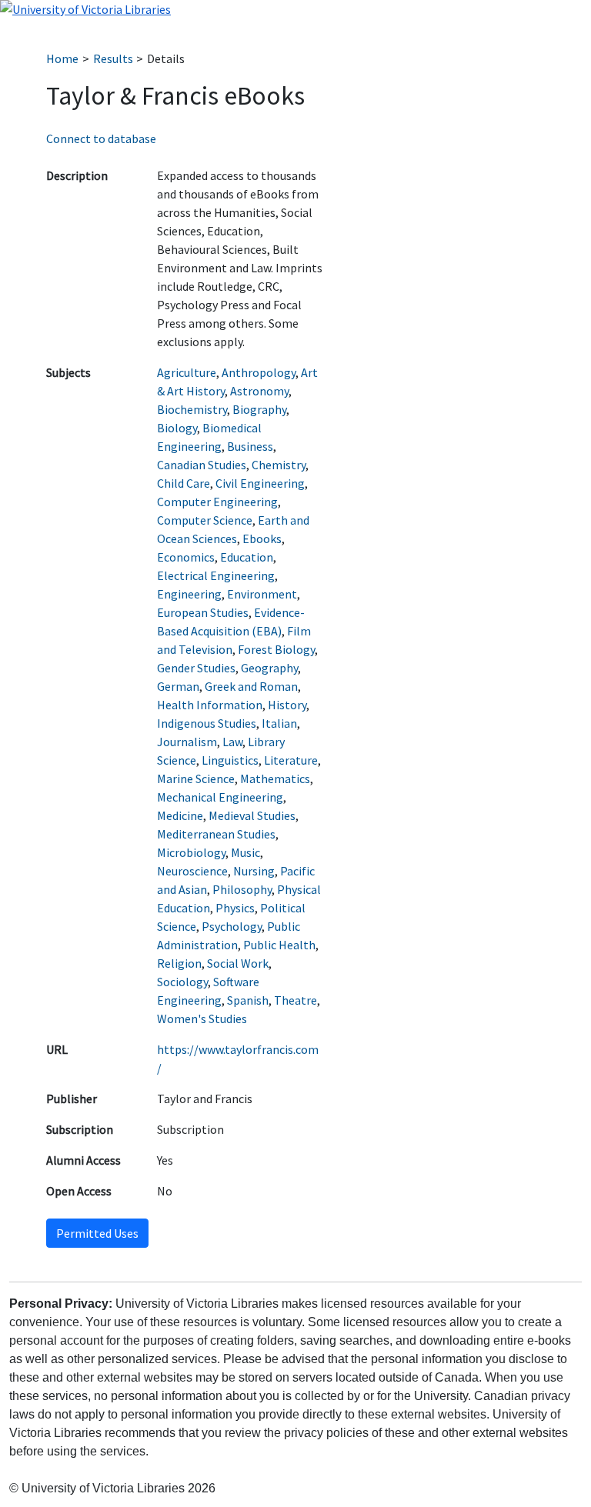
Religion (179, 963)
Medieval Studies (252, 815)
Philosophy (242, 889)
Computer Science (204, 520)
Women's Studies (202, 1018)
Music (245, 852)
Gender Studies (196, 667)
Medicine (180, 815)
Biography (259, 409)
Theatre (295, 1000)
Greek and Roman (251, 686)
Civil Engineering (260, 483)
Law (232, 741)
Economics (186, 557)
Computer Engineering (217, 501)
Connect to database (101, 138)
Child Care (183, 483)
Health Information (209, 704)
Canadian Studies (201, 464)
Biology (177, 427)
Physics (235, 907)
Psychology (232, 926)
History (287, 704)
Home (62, 58)
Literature (291, 760)
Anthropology (259, 372)
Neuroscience (192, 871)
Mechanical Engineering (220, 797)
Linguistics (230, 760)
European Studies (203, 612)
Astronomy (259, 390)
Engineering (189, 594)
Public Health (279, 944)
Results (113, 58)
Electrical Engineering (216, 575)
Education (246, 557)
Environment (262, 594)
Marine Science (196, 778)
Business (250, 446)
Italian (279, 723)
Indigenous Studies (206, 723)
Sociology (182, 981)
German (178, 686)
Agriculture (186, 372)
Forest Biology (276, 649)
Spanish (248, 1000)
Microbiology (191, 852)
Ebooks (262, 538)
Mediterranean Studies (216, 834)
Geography (269, 667)
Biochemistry (192, 409)
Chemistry (279, 464)
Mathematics (275, 778)
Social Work (238, 963)
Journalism (187, 741)
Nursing (254, 871)
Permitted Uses (97, 1233)
